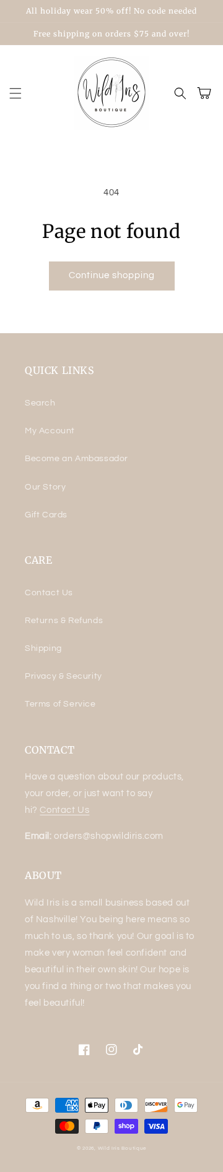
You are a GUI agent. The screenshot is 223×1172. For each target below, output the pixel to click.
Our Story (45, 487)
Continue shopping (112, 275)
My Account (50, 431)
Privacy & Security (63, 676)
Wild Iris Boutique (122, 1148)
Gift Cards (46, 515)
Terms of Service (60, 704)
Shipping (43, 648)
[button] (15, 93)
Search (40, 403)
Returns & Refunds (64, 620)
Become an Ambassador (76, 458)
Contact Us (49, 592)
